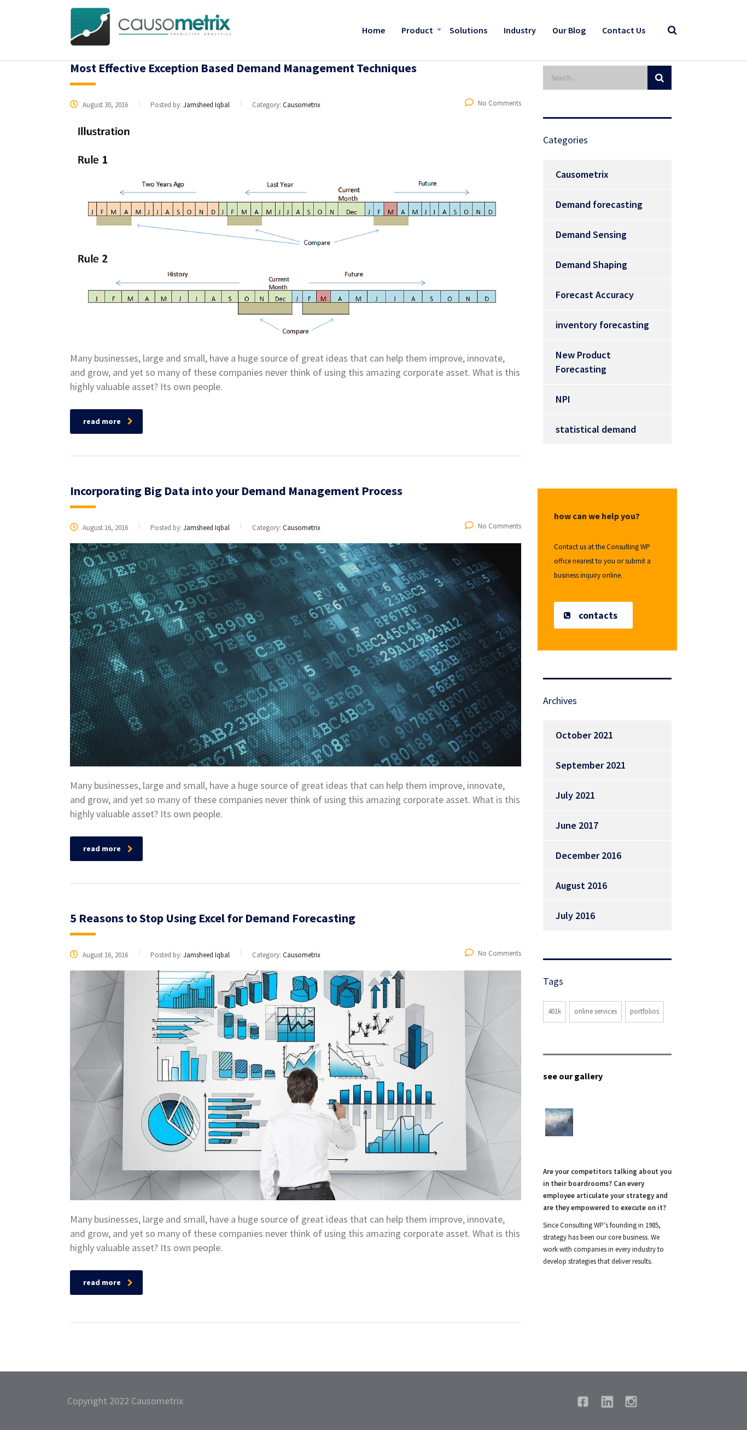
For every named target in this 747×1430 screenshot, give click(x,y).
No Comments (499, 103)
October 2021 (584, 735)
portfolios (644, 1011)
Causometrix (582, 174)
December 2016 (588, 855)
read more (102, 421)
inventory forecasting (602, 324)
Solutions (468, 30)
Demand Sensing (591, 234)
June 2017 (577, 825)
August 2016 (581, 885)
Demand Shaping (591, 264)
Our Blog (569, 30)
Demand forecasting (599, 204)
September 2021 (591, 765)
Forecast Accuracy (595, 294)
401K (554, 1011)
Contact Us (623, 30)
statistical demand (596, 429)
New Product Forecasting (583, 361)
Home (373, 30)
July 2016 (575, 915)
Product (417, 30)
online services (595, 1011)
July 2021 (575, 795)
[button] (593, 615)
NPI (563, 399)
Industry (520, 30)
